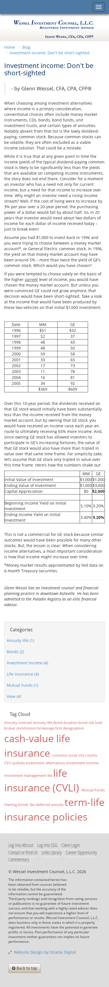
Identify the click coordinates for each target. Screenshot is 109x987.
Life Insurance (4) (23, 674)
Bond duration (65, 722)
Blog (26, 47)
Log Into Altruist (20, 845)
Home (9, 47)
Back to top (26, 968)
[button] (86, 885)
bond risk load (90, 722)
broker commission (20, 728)
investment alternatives (45, 763)
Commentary (18, 859)
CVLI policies (14, 763)
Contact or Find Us (23, 852)
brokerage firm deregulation (60, 728)
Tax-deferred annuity (46, 804)
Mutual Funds (93, 790)
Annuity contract (18, 722)
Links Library (52, 852)
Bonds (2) (15, 651)
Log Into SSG (47, 845)
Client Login (70, 845)
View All (14, 696)
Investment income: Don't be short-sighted (49, 52)
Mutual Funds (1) (22, 685)
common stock (65, 755)
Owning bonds (16, 804)
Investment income (82, 763)
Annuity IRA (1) (20, 640)
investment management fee (28, 775)
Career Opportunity (81, 852)
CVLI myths (87, 755)
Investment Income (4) (27, 662)
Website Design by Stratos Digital (44, 952)
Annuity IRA (43, 722)
